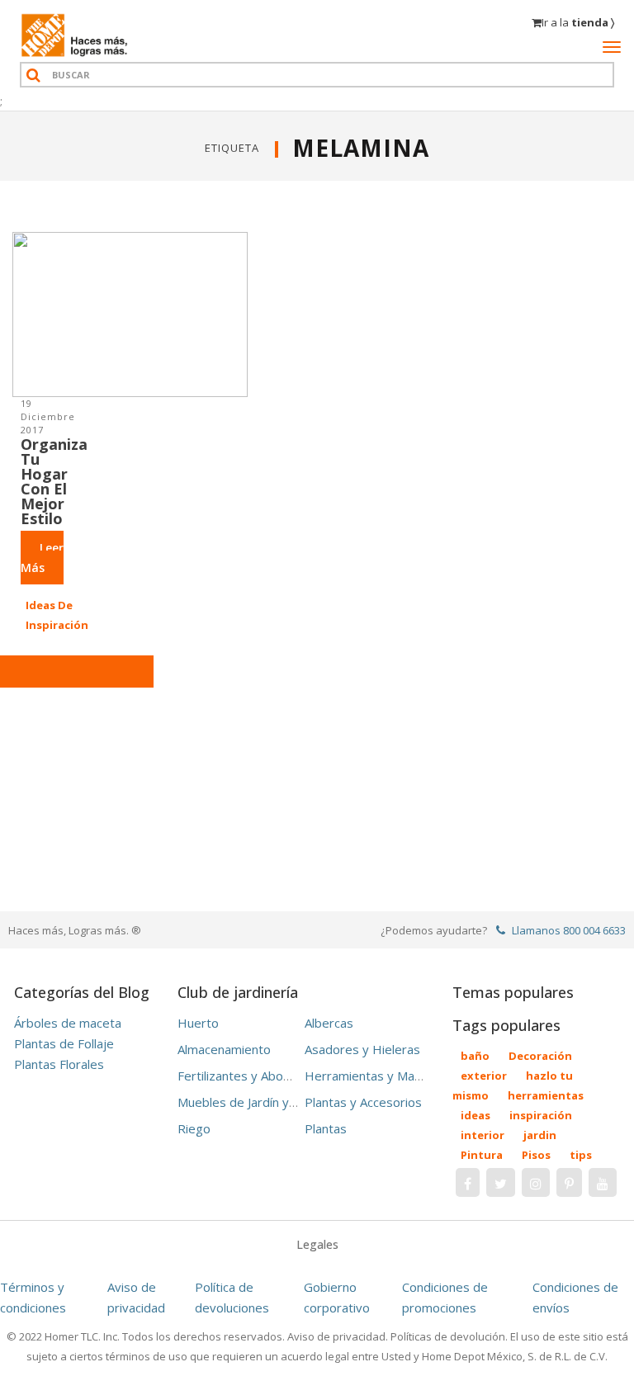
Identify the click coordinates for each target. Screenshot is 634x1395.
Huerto (198, 1022)
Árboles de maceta (67, 1022)
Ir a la (578, 22)
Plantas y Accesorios (363, 1102)
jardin (539, 1135)
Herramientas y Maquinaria (381, 1075)
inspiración (540, 1115)
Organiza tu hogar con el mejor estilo (54, 481)
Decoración (540, 1055)
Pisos (536, 1154)
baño (475, 1055)
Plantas (326, 1128)
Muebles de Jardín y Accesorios (265, 1102)
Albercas (329, 1022)
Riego (194, 1128)
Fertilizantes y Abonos (240, 1075)
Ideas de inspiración (57, 615)
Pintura (482, 1154)
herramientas (546, 1095)
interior (482, 1135)
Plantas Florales (59, 1064)
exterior (484, 1075)
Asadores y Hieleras (362, 1049)
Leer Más (42, 557)
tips (581, 1154)
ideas (475, 1115)
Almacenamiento (224, 1049)
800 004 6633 (594, 930)
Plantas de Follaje (64, 1043)
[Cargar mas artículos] (77, 671)
